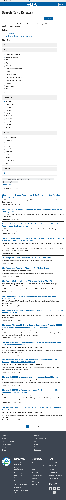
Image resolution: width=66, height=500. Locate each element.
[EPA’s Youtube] (59, 488)
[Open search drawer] (3, 4)
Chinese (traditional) (8, 441)
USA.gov (34, 482)
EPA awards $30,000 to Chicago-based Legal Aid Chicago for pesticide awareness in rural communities (30, 391)
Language (7, 168)
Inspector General (38, 466)
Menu (61, 4)
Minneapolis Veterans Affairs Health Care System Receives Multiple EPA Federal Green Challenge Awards (30, 225)
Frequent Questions (55, 475)
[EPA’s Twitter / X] (55, 488)
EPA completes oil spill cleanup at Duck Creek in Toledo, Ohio (26, 258)
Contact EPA (53, 463)
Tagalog (4, 449)
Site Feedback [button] (53, 479)
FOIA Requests (54, 472)
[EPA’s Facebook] (50, 488)
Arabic (4, 438)
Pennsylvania (22, 179)
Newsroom (35, 472)
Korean (36, 444)
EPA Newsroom (10, 33)
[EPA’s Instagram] (55, 492)
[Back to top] (61, 495)
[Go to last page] (38, 426)
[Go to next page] (35, 426)
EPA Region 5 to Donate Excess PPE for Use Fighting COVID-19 (27, 281)
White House (36, 485)
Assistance (5, 435)
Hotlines (51, 469)
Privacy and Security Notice (21, 491)
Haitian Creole (6, 444)
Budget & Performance (18, 469)
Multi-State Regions (10, 179)
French (36, 441)
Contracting (18, 473)
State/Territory (9, 132)
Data (33, 463)
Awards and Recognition (46, 179)
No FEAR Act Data (20, 484)
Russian (36, 447)
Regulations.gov (37, 475)
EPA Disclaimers (54, 466)
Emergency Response (10, 182)
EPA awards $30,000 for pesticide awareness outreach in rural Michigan (30, 377)
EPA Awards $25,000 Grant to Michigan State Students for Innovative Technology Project (29, 297)
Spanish (36, 435)
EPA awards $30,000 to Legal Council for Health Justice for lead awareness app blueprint (31, 408)
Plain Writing (18, 487)
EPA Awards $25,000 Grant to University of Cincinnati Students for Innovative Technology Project (32, 311)
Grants (16, 481)
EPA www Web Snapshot (19, 477)
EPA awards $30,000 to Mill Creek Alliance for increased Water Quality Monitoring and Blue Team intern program (29, 361)
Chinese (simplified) (40, 438)
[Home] (32, 4)
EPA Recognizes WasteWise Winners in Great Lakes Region (25, 268)
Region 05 (33, 179)
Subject (6, 49)
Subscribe (35, 479)
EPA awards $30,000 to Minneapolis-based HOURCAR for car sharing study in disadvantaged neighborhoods (32, 343)
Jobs (33, 469)
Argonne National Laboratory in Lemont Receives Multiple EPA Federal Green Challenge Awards (32, 210)
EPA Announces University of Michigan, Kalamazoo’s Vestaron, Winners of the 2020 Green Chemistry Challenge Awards (33, 239)
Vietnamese (37, 449)
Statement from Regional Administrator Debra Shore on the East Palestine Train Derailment (31, 196)
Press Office (8, 97)
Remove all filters (7, 184)
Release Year (8, 44)
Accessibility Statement (18, 464)
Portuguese (5, 447)
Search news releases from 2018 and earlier (18, 36)
